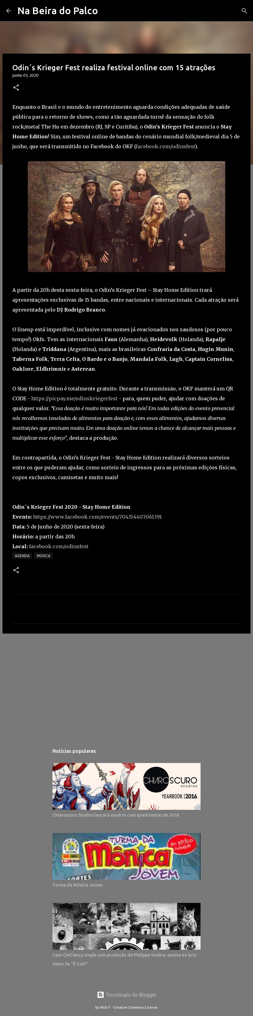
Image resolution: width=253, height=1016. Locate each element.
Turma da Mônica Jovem (77, 885)
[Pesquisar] (244, 10)
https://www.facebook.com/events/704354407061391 (97, 517)
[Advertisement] (126, 686)
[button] (16, 88)
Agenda (22, 556)
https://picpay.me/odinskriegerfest (74, 398)
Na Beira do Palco (57, 10)
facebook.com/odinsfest (165, 146)
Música (43, 556)
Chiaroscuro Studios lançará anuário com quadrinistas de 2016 (115, 815)
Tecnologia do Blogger (130, 995)
